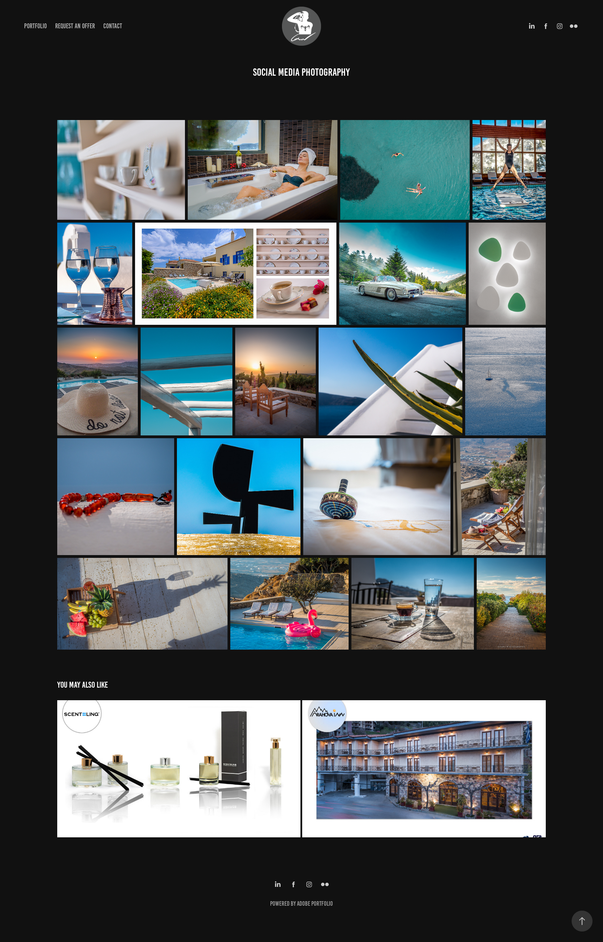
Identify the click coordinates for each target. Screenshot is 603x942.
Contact (112, 26)
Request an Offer (75, 26)
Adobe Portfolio (315, 903)
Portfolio (35, 26)
